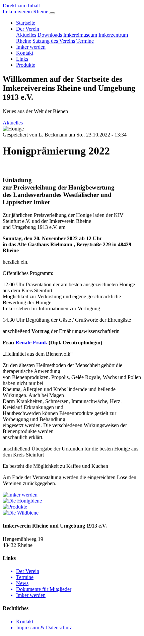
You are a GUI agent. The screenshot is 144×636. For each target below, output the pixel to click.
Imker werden (31, 47)
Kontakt (24, 53)
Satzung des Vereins (53, 41)
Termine (85, 41)
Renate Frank (31, 342)
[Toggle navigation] (52, 13)
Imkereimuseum (80, 35)
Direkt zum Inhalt (21, 5)
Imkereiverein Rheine (25, 11)
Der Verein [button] (27, 29)
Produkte (25, 65)
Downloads (50, 35)
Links (22, 59)
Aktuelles (26, 35)
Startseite (25, 23)
